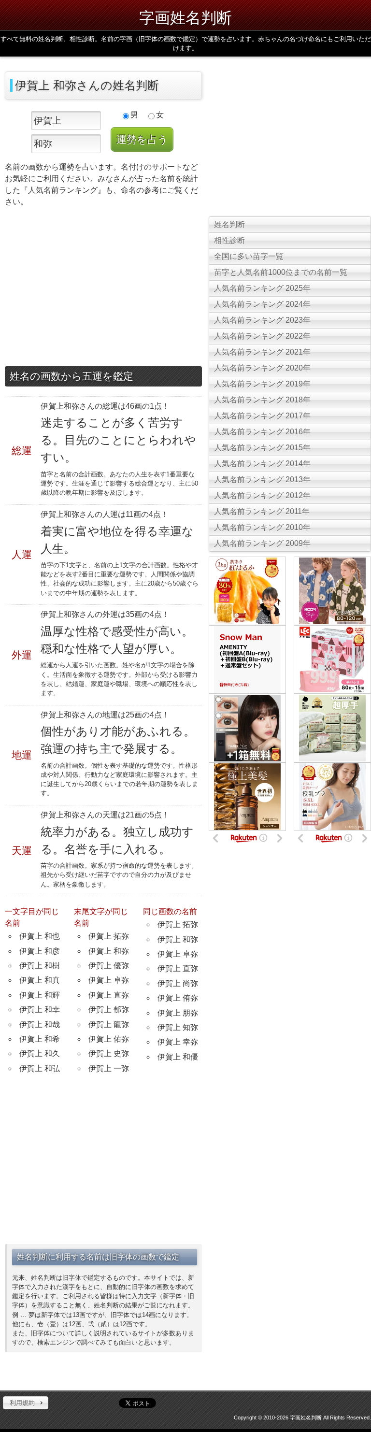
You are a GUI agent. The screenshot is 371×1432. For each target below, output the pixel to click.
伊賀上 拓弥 (108, 936)
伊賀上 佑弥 (108, 1039)
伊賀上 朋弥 (177, 1013)
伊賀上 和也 (39, 936)
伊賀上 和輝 (39, 995)
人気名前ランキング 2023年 (262, 320)
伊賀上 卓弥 (108, 980)
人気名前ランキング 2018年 (262, 400)
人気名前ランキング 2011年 (262, 511)
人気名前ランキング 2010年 (262, 527)
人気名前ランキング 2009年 (262, 543)
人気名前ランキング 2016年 (262, 432)
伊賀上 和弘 (39, 1068)
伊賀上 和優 (177, 1057)
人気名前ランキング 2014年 (262, 463)
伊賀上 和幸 (39, 1009)
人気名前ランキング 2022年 (262, 336)
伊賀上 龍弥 (108, 1024)
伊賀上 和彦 (39, 951)
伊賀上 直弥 (108, 995)
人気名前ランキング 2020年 (262, 368)
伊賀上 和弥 (108, 951)
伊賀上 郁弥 (108, 1009)
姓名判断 (229, 224)
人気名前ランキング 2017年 (262, 416)
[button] (25, 1403)
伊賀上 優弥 (108, 965)
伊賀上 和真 (39, 980)
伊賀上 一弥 (108, 1068)
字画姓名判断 (185, 17)
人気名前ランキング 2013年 (262, 479)
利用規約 (22, 1402)
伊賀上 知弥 (177, 1027)
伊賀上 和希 (39, 1039)
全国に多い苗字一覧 (249, 256)
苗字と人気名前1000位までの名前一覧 (280, 272)
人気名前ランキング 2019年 (262, 384)
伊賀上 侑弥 (177, 998)
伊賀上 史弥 (108, 1053)
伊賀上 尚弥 (177, 983)
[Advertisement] (103, 289)
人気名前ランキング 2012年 (262, 495)
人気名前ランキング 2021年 (262, 352)
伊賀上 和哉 (39, 1024)
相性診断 (229, 240)
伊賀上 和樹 (39, 965)
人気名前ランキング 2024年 (262, 304)
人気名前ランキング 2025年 (262, 288)
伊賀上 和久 (39, 1053)
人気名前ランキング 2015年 (262, 448)
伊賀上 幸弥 (177, 1042)
